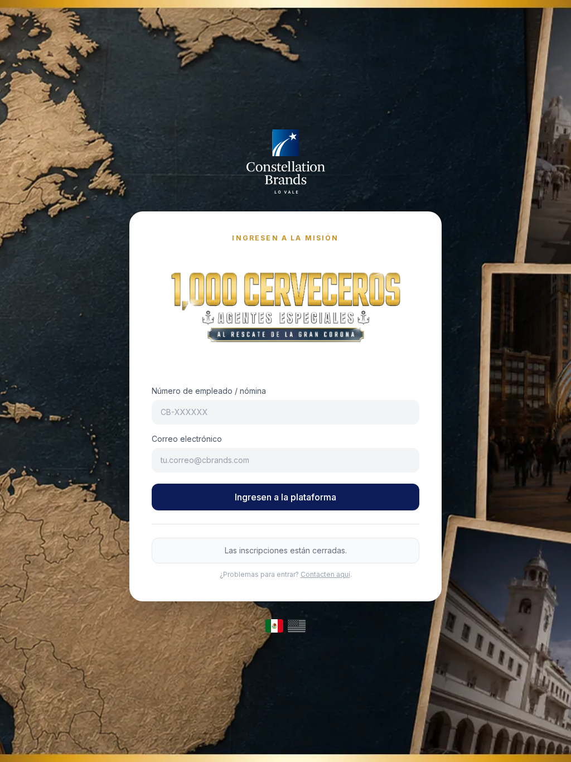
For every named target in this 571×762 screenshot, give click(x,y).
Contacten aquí (325, 574)
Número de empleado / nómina (209, 391)
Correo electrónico (187, 438)
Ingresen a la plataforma (285, 497)
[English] (297, 626)
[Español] (274, 626)
